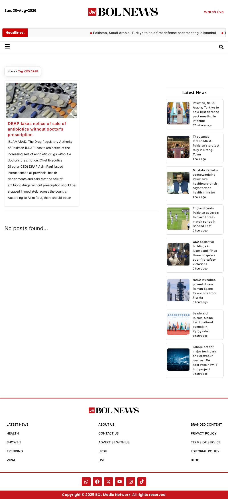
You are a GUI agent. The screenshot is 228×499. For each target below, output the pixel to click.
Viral (11, 460)
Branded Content (206, 424)
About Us (106, 424)
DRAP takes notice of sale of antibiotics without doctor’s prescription (37, 129)
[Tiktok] (141, 481)
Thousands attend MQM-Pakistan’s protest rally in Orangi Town (206, 145)
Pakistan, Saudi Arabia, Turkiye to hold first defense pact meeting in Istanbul (149, 33)
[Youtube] (119, 481)
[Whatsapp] (86, 481)
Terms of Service (205, 442)
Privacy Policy (204, 433)
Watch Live (214, 11)
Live (101, 460)
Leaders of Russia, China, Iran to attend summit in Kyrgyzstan (203, 322)
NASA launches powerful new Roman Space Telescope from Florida (204, 288)
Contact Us (108, 433)
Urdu (102, 451)
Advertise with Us (114, 442)
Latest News (17, 424)
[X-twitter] (108, 481)
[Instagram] (130, 481)
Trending (15, 451)
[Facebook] (97, 481)
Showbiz (14, 442)
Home (11, 71)
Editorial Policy (205, 451)
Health (13, 433)
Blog (195, 460)
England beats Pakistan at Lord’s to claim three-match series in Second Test (206, 217)
